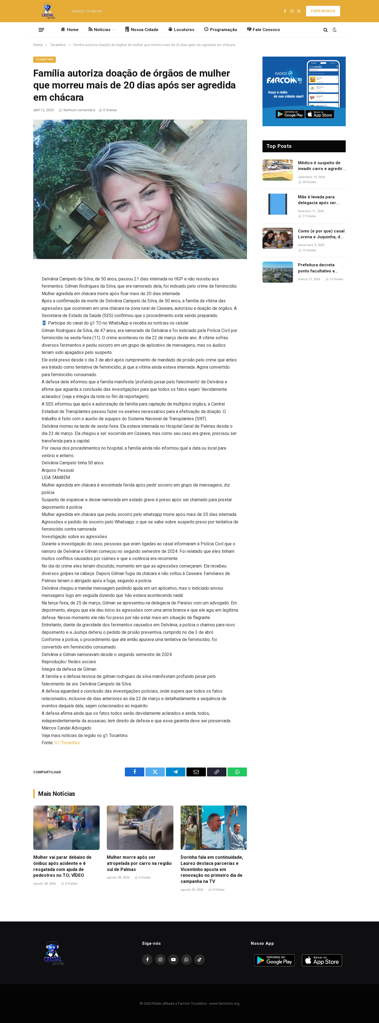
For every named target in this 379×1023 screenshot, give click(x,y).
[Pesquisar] (325, 30)
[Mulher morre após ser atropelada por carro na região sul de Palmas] (140, 828)
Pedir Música (323, 11)
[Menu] (41, 29)
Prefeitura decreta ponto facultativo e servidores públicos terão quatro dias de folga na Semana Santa (321, 268)
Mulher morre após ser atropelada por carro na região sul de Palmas (139, 863)
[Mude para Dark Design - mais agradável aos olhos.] (334, 29)
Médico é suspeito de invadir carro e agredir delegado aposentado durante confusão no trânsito (320, 166)
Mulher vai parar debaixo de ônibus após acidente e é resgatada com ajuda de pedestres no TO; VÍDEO (62, 866)
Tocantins (45, 59)
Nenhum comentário (79, 110)
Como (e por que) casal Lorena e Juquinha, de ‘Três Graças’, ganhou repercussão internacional (321, 234)
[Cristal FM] (48, 11)
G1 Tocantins (67, 742)
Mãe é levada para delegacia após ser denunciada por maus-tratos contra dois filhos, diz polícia (320, 200)
